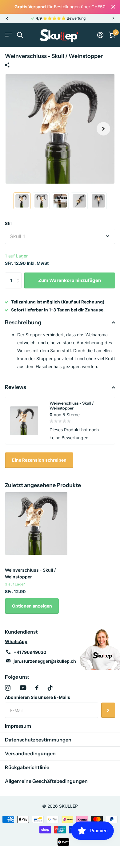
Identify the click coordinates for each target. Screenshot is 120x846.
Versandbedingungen (30, 753)
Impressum (18, 726)
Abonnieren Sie (108, 710)
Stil (8, 223)
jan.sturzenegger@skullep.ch (45, 661)
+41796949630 (30, 652)
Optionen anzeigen (32, 605)
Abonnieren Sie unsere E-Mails (37, 697)
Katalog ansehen (8, 35)
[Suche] (20, 35)
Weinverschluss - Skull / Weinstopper (30, 573)
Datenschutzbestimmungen (38, 740)
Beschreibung (23, 322)
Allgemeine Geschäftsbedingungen (46, 781)
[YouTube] (23, 687)
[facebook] (36, 687)
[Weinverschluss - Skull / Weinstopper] (36, 523)
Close (113, 7)
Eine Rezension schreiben (39, 460)
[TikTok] (50, 688)
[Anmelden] (100, 35)
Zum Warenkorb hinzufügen (69, 280)
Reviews (15, 387)
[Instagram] (7, 688)
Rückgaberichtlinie (27, 767)
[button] (7, 18)
